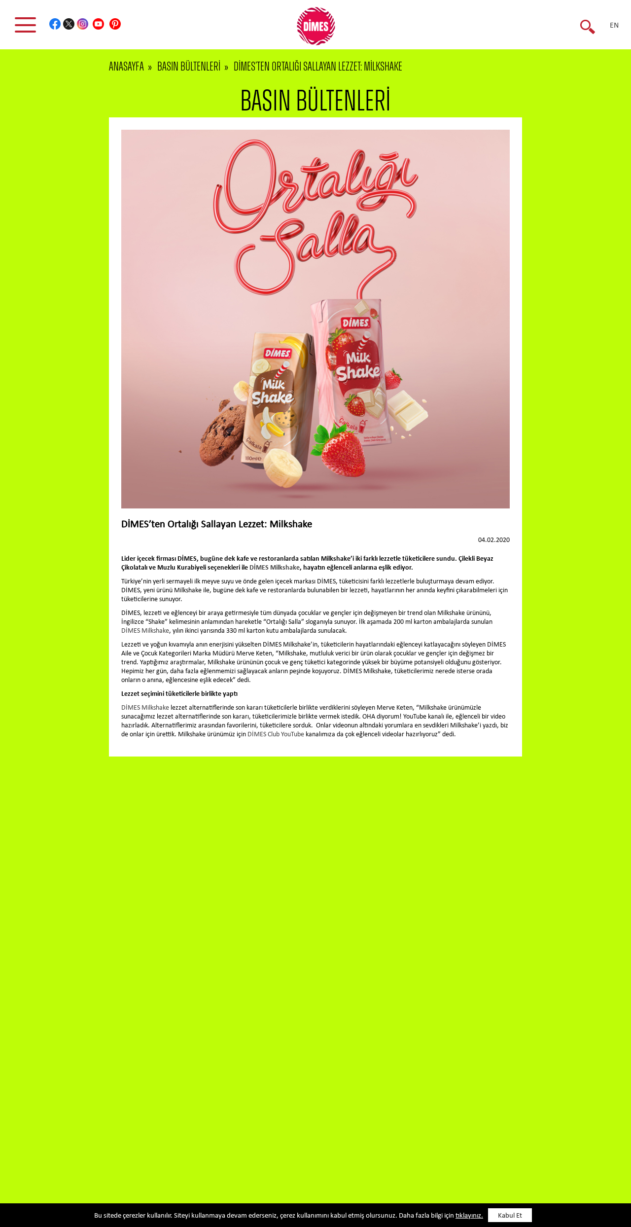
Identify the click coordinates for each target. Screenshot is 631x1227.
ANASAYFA (126, 67)
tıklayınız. (469, 1216)
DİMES (321, 29)
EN (614, 26)
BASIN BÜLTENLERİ (188, 67)
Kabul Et (510, 1216)
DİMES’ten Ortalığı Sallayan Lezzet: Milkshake (318, 67)
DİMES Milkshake (274, 568)
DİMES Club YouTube (275, 734)
